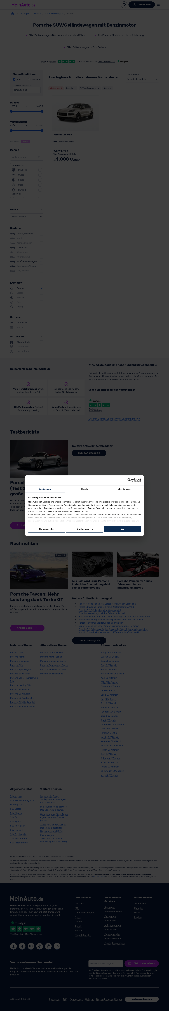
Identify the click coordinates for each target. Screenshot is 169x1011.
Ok (122, 529)
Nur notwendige (46, 529)
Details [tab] (84, 489)
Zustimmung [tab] (45, 489)
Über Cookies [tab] (124, 489)
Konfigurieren (83, 529)
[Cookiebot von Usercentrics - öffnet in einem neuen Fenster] (129, 480)
